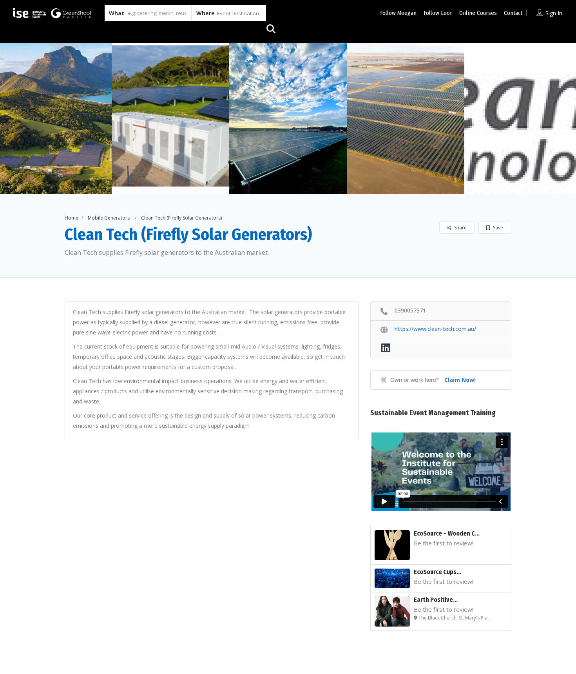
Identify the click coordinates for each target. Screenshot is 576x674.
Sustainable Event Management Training (433, 413)
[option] (170, 118)
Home (71, 217)
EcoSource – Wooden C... (447, 533)
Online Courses (478, 12)
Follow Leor (438, 12)
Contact (513, 12)
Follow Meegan (398, 12)
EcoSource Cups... (437, 572)
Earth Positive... (436, 599)
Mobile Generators (109, 217)
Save (497, 227)
